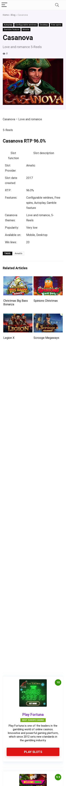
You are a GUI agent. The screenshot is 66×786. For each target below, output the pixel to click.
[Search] (57, 5)
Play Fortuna (33, 714)
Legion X (8, 338)
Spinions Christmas (46, 300)
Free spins (56, 25)
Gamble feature (11, 29)
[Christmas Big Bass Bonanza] (17, 279)
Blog (13, 15)
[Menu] (4, 5)
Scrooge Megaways (46, 338)
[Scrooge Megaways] (48, 316)
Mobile (26, 29)
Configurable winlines (26, 25)
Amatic (18, 253)
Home (6, 15)
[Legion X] (17, 316)
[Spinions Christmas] (48, 279)
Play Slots (33, 752)
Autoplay (8, 25)
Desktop (44, 25)
